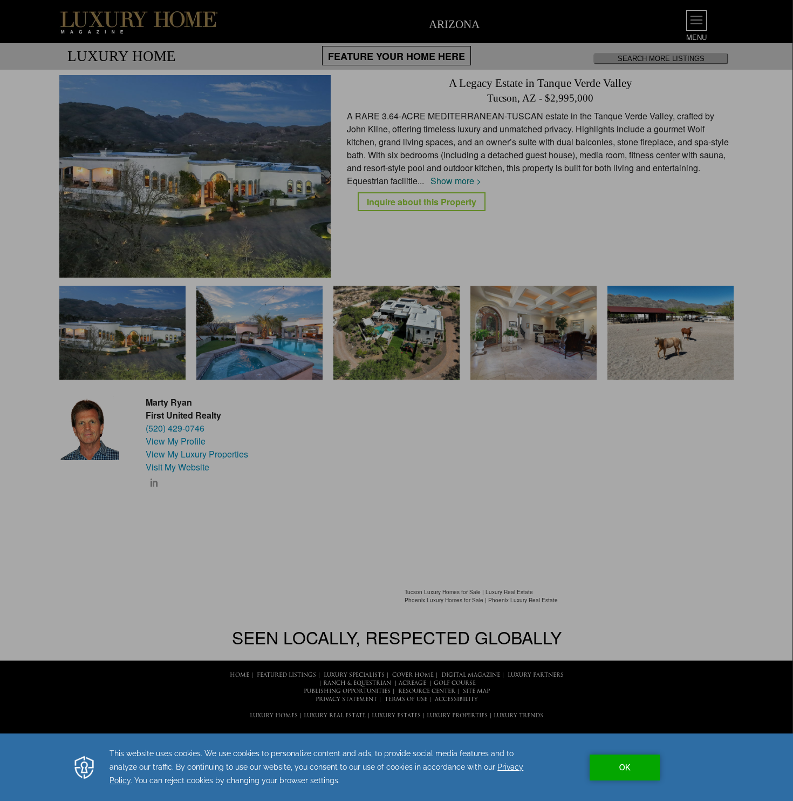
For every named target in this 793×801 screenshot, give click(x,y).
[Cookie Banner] (396, 767)
